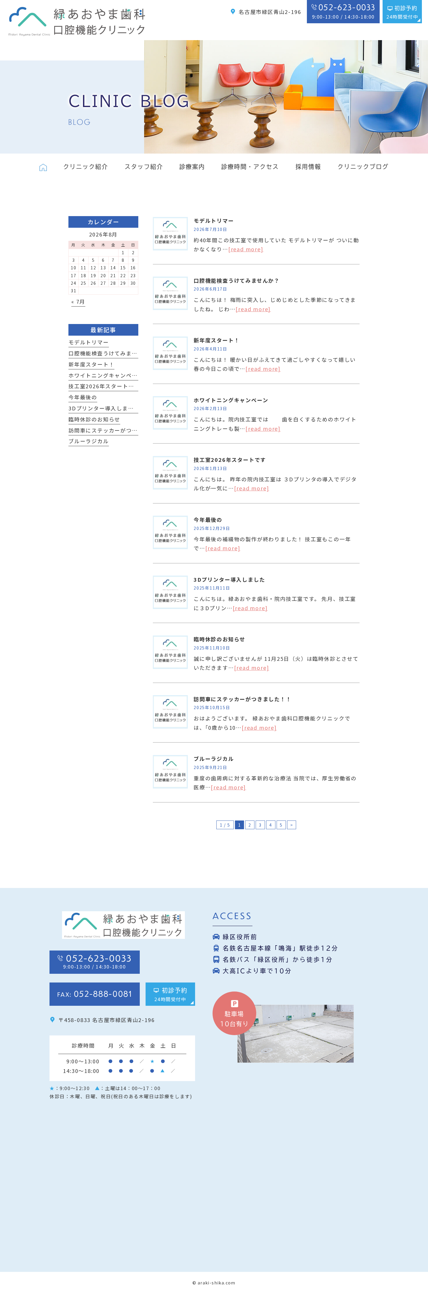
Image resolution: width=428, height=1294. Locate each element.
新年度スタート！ (217, 340)
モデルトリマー (214, 220)
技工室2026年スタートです (230, 459)
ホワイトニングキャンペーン (231, 400)
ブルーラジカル (214, 758)
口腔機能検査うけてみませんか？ (237, 280)
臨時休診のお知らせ (219, 639)
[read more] (245, 249)
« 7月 (78, 301)
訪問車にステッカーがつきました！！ (243, 699)
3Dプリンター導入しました (229, 579)
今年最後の (208, 519)
